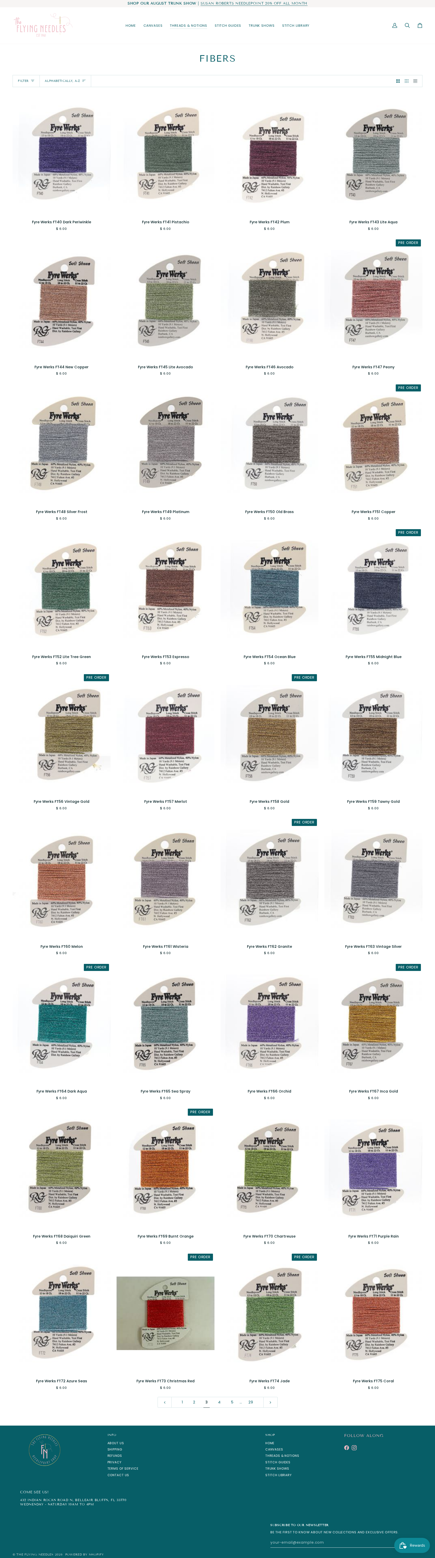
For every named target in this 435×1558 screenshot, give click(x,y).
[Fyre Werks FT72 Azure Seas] (62, 1313)
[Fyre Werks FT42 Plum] (269, 154)
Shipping (114, 1449)
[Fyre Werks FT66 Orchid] (269, 1023)
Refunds (114, 1456)
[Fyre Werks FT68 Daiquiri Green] (62, 1168)
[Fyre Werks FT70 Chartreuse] (269, 1168)
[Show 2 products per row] (398, 81)
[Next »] (270, 1402)
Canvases (274, 1449)
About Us (115, 1443)
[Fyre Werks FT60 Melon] (62, 878)
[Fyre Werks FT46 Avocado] (269, 299)
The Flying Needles (34, 1554)
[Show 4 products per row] (416, 81)
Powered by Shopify (84, 1554)
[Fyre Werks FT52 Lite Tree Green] (62, 589)
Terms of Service (122, 1468)
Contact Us (118, 1475)
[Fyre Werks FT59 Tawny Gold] (373, 734)
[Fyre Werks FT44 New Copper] (62, 299)
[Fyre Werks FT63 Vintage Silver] (373, 878)
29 (250, 1402)
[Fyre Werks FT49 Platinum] (165, 444)
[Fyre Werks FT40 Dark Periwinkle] (62, 154)
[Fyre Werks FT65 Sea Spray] (165, 1023)
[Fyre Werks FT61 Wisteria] (165, 878)
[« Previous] (165, 1402)
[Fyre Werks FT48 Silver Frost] (62, 444)
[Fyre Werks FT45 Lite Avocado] (165, 299)
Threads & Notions (282, 1456)
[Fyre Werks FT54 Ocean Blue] (269, 589)
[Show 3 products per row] (406, 81)
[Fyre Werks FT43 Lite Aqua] (373, 154)
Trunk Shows (277, 1468)
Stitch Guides (278, 1462)
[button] (153, 25)
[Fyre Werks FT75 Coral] (373, 1313)
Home (269, 1443)
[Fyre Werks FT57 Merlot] (165, 734)
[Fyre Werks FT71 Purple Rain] (373, 1168)
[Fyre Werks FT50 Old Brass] (269, 444)
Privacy (114, 1462)
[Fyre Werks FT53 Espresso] (165, 589)
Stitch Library (278, 1475)
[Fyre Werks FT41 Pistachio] (165, 154)
